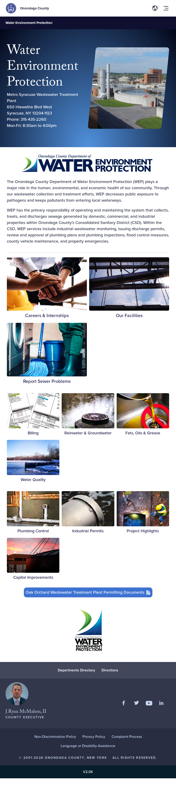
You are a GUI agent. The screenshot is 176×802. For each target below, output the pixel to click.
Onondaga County (34, 8)
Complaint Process (127, 736)
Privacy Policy (93, 736)
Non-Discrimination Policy (55, 736)
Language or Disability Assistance (88, 745)
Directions (110, 670)
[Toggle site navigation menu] (165, 8)
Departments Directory (76, 670)
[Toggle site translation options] (155, 8)
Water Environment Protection (29, 22)
